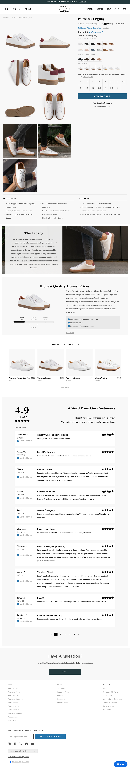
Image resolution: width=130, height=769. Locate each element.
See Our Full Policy (112, 207)
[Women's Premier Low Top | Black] (87, 43)
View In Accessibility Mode (18, 757)
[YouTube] (32, 744)
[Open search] (119, 9)
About (28, 9)
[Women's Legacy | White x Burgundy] (93, 68)
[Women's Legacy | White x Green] (99, 68)
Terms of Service (110, 703)
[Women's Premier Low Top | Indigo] (93, 49)
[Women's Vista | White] (108, 362)
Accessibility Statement (112, 699)
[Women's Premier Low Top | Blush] (87, 49)
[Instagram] (9, 744)
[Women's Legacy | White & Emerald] (105, 68)
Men (6, 9)
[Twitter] (20, 744)
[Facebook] (15, 744)
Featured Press (63, 692)
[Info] (123, 24)
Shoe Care (107, 695)
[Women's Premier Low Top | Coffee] (99, 43)
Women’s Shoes (14, 706)
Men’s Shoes (13, 703)
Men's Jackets (13, 710)
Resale (100, 9)
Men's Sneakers (14, 695)
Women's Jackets (15, 713)
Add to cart (102, 96)
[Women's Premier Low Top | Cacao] (93, 59)
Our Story (61, 688)
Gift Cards (12, 720)
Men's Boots (13, 688)
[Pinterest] (26, 744)
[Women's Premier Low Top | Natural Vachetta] (99, 59)
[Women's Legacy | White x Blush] (111, 68)
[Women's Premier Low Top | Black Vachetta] (80, 59)
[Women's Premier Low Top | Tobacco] (87, 59)
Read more (75, 587)
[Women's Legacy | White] (80, 68)
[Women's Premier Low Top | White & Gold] (80, 49)
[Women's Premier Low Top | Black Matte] (93, 43)
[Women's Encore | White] (79, 362)
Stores (90, 9)
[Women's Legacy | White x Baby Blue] (117, 68)
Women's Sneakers (15, 699)
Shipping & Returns (111, 692)
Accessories (13, 717)
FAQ (64, 671)
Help (109, 9)
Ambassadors (62, 703)
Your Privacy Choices (20, 762)
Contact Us (107, 710)
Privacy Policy (108, 706)
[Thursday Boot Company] (64, 9)
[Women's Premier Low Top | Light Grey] (99, 49)
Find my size (88, 77)
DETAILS (82, 2)
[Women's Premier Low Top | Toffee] (111, 43)
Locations (61, 699)
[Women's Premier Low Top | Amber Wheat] (105, 43)
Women (16, 9)
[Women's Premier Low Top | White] (80, 43)
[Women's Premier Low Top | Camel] (105, 49)
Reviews (60, 695)
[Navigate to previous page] (51, 634)
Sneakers (14, 17)
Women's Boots (14, 692)
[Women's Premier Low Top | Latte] (111, 49)
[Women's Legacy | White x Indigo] (87, 68)
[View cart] (124, 9)
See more (70, 333)
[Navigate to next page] (78, 634)
